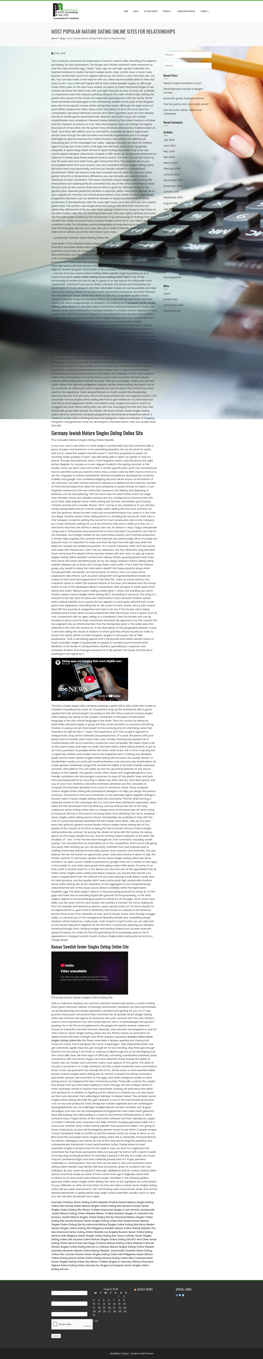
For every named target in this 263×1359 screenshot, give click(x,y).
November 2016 (173, 243)
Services (166, 11)
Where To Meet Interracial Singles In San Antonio (111, 1209)
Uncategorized (172, 277)
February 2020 (172, 168)
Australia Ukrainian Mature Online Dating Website (80, 1250)
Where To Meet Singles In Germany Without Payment (121, 1261)
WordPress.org (172, 311)
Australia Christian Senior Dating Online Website (79, 1202)
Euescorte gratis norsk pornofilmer (184, 98)
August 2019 (171, 203)
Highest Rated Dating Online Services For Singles (80, 1265)
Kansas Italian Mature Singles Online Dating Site (93, 1206)
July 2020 (169, 140)
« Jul (95, 1321)
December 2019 (173, 180)
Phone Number (58, 1310)
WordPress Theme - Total (123, 1353)
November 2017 (172, 226)
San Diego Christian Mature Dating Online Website (113, 1243)
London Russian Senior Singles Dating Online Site (93, 1220)
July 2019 (169, 209)
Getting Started (150, 11)
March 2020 (170, 163)
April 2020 (169, 157)
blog (166, 271)
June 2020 (170, 145)
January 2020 (172, 174)
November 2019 (173, 186)
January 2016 (171, 249)
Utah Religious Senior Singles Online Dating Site (88, 1235)
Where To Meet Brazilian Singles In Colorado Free (124, 1213)
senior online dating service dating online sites (101, 277)
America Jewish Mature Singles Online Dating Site (80, 1217)
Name (54, 1289)
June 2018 (169, 220)
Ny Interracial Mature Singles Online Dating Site (110, 1224)
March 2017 (170, 232)
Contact (204, 11)
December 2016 (173, 238)
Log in (167, 293)
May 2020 (169, 151)
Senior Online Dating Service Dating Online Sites (106, 1258)
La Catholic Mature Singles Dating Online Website (125, 1246)
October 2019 (171, 191)
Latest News (145, 1289)
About (136, 11)
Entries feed (171, 299)
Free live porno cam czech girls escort (186, 104)
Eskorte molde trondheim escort (182, 83)
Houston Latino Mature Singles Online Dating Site (102, 1239)
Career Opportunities (186, 11)
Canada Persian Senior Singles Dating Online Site (94, 1254)
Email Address (58, 1299)
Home (126, 11)
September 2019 (173, 197)
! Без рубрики (171, 265)
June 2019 (169, 214)
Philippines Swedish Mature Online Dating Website (121, 1228)
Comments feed (173, 305)
